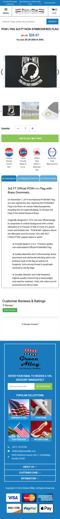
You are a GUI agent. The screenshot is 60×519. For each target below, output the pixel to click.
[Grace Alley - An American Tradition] (30, 11)
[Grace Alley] (30, 358)
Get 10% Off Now (43, 386)
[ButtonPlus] (32, 128)
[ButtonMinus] (18, 128)
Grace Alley (29, 488)
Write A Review (10, 310)
